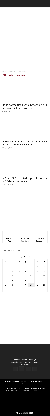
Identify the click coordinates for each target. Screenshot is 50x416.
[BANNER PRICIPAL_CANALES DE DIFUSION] (25, 12)
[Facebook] (15, 369)
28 (31, 285)
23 (44, 280)
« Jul (4, 293)
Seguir (25, 233)
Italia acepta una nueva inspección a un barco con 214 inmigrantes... (25, 106)
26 (19, 285)
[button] (4, 3)
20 (25, 280)
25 (12, 285)
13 (25, 276)
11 (12, 276)
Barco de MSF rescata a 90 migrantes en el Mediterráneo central (25, 143)
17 (6, 280)
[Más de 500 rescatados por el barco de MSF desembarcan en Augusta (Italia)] (25, 164)
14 (31, 276)
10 (6, 276)
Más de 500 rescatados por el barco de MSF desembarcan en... (25, 180)
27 (25, 285)
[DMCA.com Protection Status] (25, 410)
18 (12, 280)
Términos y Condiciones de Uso (15, 381)
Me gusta (10, 233)
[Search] (46, 3)
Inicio (4, 72)
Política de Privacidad (36, 381)
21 (31, 280)
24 (6, 285)
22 (38, 280)
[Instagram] (21, 368)
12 (19, 276)
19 (19, 280)
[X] (28, 369)
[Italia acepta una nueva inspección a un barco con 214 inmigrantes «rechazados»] (25, 91)
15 (38, 276)
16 (44, 276)
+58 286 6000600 (28, 413)
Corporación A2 (38, 391)
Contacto (33, 384)
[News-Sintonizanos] (20, 225)
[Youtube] (34, 369)
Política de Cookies (20, 384)
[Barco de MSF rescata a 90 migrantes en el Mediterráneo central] (25, 127)
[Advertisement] (25, 43)
